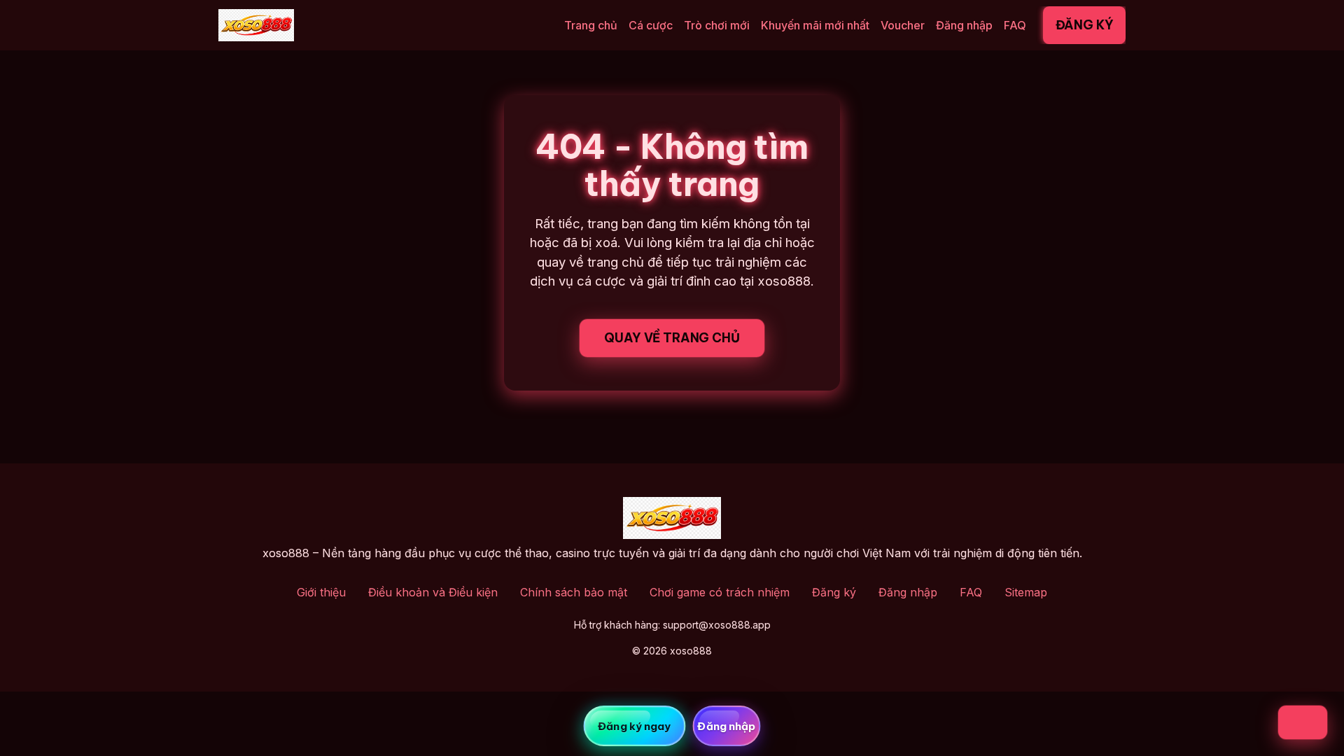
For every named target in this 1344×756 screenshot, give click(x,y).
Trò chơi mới (717, 25)
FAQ (1015, 25)
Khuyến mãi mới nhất (815, 25)
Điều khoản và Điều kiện (433, 592)
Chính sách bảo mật (573, 592)
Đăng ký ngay (634, 726)
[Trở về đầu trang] (1302, 722)
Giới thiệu (321, 592)
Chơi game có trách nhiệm (720, 592)
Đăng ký (1085, 25)
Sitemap (1025, 592)
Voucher (903, 25)
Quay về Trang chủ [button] (671, 338)
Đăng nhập (964, 25)
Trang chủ (590, 25)
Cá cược (651, 25)
